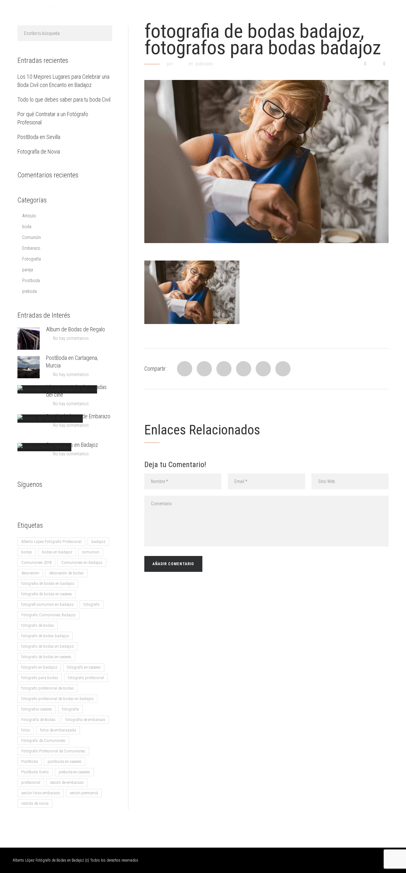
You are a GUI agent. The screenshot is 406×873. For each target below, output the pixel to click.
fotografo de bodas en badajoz (47, 646)
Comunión (31, 237)
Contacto (284, 13)
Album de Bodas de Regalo (75, 329)
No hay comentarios (71, 338)
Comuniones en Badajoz (72, 444)
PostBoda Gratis (35, 772)
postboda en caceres (65, 761)
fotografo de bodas (37, 625)
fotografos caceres (36, 709)
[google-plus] (35, 501)
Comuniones (324, 13)
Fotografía (31, 258)
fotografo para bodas (39, 677)
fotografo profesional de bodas (47, 688)
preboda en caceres (74, 772)
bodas (26, 552)
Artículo (29, 215)
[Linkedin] (224, 368)
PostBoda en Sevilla (38, 137)
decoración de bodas (66, 573)
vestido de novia (35, 803)
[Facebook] (184, 368)
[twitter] (47, 501)
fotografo (91, 604)
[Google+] (263, 368)
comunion (90, 552)
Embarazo (31, 248)
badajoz (98, 541)
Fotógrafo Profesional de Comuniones (53, 751)
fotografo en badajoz (39, 667)
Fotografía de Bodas (38, 719)
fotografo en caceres (84, 667)
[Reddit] (243, 368)
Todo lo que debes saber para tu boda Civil (63, 99)
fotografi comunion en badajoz (47, 604)
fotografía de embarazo (85, 719)
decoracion (30, 573)
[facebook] (22, 501)
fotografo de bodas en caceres (46, 656)
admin (180, 63)
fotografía (70, 709)
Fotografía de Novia (38, 151)
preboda (29, 291)
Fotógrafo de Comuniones (43, 740)
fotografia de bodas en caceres (46, 594)
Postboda (31, 280)
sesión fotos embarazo (40, 792)
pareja (27, 269)
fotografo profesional (86, 677)
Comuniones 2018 (36, 562)
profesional (30, 782)
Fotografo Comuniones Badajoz (48, 614)
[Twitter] (204, 368)
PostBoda (29, 761)
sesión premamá (84, 792)
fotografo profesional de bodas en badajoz (57, 698)
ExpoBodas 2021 (370, 13)
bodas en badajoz (57, 552)
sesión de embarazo (67, 782)
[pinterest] (73, 501)
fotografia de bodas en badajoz (47, 583)
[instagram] (60, 501)
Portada (168, 13)
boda (26, 226)
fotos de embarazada (58, 730)
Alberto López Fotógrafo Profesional (51, 541)
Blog (253, 13)
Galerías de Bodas (213, 13)
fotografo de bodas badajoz (45, 635)
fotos (25, 730)
